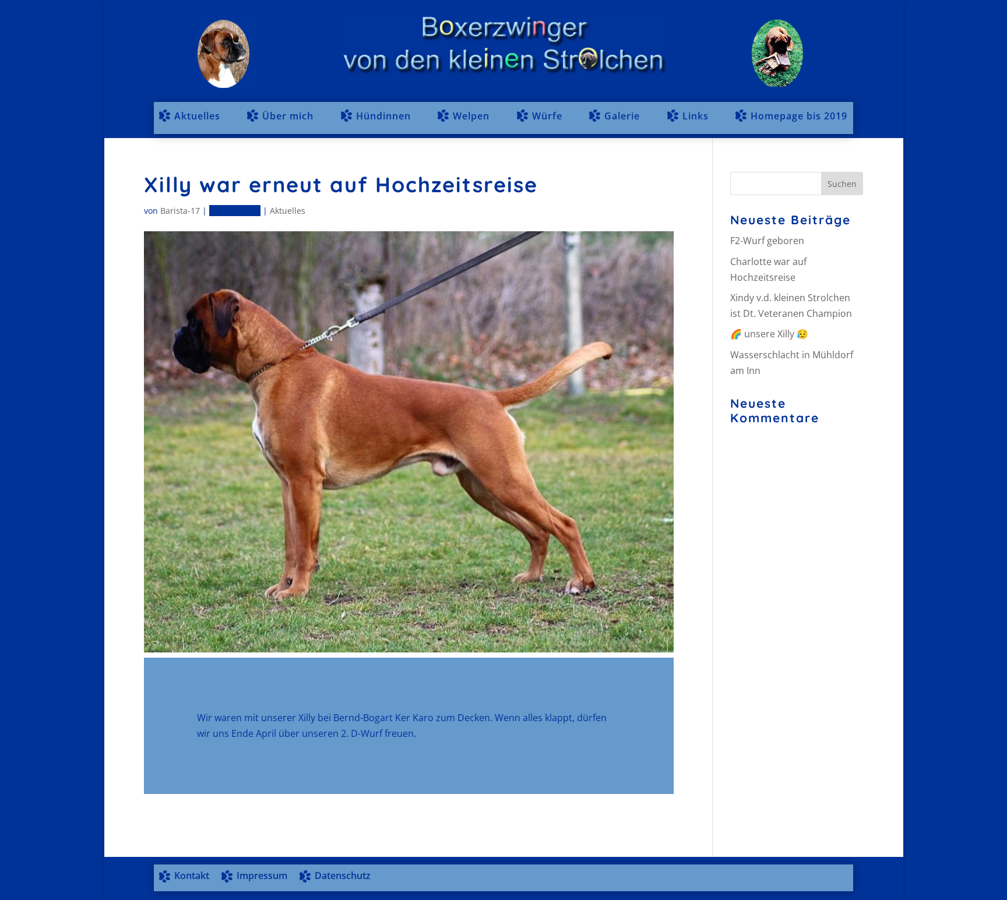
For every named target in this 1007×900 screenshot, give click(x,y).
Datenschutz (343, 875)
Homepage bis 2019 (799, 116)
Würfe (547, 116)
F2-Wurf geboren (767, 240)
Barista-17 (180, 210)
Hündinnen (383, 116)
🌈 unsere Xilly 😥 (769, 333)
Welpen (471, 116)
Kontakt (191, 875)
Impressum (262, 875)
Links (695, 116)
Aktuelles (197, 116)
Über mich (288, 116)
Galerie (622, 116)
